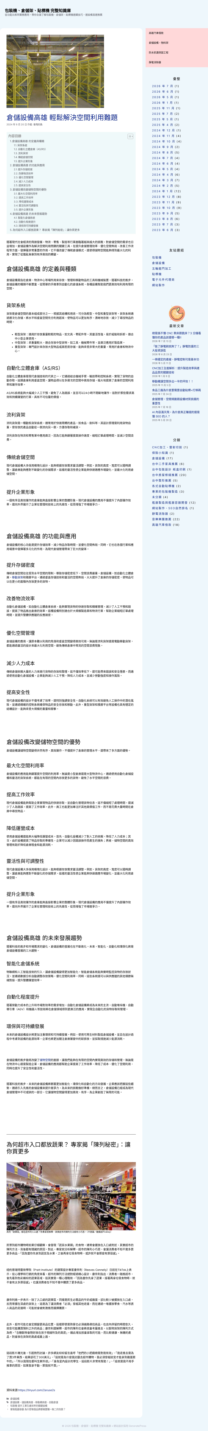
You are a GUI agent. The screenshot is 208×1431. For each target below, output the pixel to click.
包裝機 (157, 257)
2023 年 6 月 (163, 230)
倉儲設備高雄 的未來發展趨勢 (30, 213)
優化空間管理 (26, 177)
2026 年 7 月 (162, 86)
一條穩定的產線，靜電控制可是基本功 (175, 359)
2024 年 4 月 (163, 174)
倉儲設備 (14, 1398)
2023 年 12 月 (163, 196)
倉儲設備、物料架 (158, 42)
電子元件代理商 (163, 279)
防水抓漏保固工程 (158, 52)
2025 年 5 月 (162, 119)
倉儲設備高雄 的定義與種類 (28, 141)
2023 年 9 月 (163, 213)
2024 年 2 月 (162, 185)
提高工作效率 (26, 197)
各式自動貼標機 (163, 486)
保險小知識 (160, 452)
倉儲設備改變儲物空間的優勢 (29, 189)
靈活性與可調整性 (28, 205)
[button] (128, 136)
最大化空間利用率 (28, 193)
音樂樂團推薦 (162, 519)
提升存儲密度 (25, 169)
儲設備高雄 (27, 1402)
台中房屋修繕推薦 (165, 475)
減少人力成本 (26, 181)
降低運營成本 (26, 201)
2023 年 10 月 (163, 207)
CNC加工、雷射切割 (167, 447)
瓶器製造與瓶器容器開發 (170, 502)
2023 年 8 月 (162, 219)
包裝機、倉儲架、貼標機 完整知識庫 (38, 10)
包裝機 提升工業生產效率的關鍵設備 (28, 1405)
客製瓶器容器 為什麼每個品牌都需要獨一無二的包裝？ (37, 1409)
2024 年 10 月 (163, 141)
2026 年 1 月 (162, 102)
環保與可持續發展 (28, 225)
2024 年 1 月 (162, 191)
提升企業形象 (25, 161)
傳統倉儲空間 (25, 157)
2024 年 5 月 (162, 169)
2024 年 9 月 (163, 147)
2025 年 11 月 (163, 108)
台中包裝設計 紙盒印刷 (169, 469)
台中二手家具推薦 (165, 464)
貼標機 (157, 274)
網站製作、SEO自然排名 (170, 508)
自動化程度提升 (27, 221)
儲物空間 (45, 1060)
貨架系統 (22, 145)
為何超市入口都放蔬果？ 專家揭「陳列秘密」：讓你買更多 (46, 229)
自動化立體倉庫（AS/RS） (32, 149)
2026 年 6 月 (163, 91)
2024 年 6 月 (163, 163)
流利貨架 (23, 153)
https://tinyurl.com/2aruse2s (36, 1390)
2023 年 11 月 (163, 202)
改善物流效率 (26, 173)
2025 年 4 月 (162, 124)
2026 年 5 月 (162, 97)
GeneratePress (137, 1425)
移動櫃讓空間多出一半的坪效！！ (173, 381)
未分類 (157, 497)
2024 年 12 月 (163, 130)
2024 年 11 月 (163, 136)
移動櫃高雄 (41, 1402)
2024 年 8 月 (162, 152)
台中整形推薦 (162, 480)
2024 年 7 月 (162, 158)
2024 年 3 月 (163, 180)
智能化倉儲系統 (26, 217)
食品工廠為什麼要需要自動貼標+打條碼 (176, 390)
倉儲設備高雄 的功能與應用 (29, 165)
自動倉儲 (53, 1402)
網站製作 (158, 285)
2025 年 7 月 (162, 113)
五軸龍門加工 (162, 268)
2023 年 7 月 (162, 224)
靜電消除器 (155, 62)
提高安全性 (25, 185)
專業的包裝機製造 (165, 491)
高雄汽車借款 (156, 33)
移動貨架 (17, 577)
